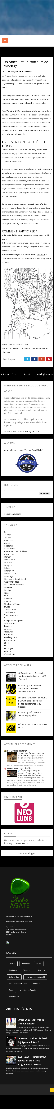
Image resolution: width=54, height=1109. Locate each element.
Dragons (8, 565)
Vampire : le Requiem (13, 620)
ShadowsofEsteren (12, 604)
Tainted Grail (10, 609)
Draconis (8, 562)
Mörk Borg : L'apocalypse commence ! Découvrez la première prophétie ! (30, 688)
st (5, 645)
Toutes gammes (11, 615)
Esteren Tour (10, 573)
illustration (9, 634)
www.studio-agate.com (28, 431)
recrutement (9, 640)
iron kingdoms (10, 637)
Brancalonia (9, 548)
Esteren (7, 568)
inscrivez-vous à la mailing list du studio (28, 103)
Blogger (31, 853)
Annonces (8, 540)
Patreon (7, 601)
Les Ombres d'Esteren (14, 584)
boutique (8, 626)
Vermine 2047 (10, 623)
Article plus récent (9, 374)
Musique (8, 590)
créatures (8, 631)
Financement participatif (15, 579)
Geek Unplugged (11, 581)
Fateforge (8, 576)
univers (7, 651)
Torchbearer (9, 612)
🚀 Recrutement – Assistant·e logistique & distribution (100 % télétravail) (32, 676)
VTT (6, 618)
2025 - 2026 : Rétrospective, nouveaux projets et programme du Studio (32, 1060)
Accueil (27, 374)
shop (6, 642)
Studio (7, 606)
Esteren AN (9, 570)
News (6, 593)
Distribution (9, 559)
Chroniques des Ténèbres (15, 551)
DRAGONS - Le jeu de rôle (19, 768)
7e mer (7, 534)
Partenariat (9, 598)
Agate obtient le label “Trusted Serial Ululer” (23, 450)
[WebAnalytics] (11, 942)
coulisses (8, 629)
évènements (9, 654)
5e (5, 532)
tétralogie (8, 648)
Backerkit (8, 545)
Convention (9, 554)
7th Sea (7, 537)
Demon (7, 557)
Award (7, 543)
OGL (6, 595)
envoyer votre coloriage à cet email (32, 243)
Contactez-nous (21, 843)
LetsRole (8, 587)
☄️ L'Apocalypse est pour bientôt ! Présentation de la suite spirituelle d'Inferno (30, 773)
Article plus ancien (45, 374)
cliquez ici (41, 254)
